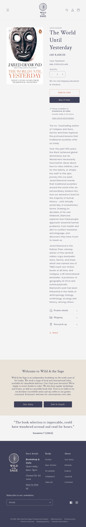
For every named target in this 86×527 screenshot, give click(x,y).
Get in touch (58, 404)
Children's (50, 476)
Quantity (53, 69)
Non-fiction (50, 465)
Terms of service (27, 521)
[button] (8, 10)
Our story (28, 404)
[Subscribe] (50, 502)
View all (49, 482)
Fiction (48, 459)
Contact (69, 482)
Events (68, 471)
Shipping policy (43, 521)
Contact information (60, 521)
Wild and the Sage (24, 519)
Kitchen (68, 465)
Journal (68, 476)
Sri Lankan (50, 471)
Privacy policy (69, 519)
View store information (63, 118)
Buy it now (64, 100)
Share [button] (55, 333)
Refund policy (56, 519)
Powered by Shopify (40, 519)
